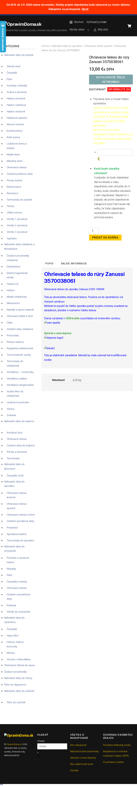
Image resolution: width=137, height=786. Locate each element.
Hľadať (40, 741)
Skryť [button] (85, 9)
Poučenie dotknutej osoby (117, 745)
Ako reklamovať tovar (81, 764)
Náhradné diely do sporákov (67, 45)
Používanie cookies (113, 762)
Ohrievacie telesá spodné (98, 45)
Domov (45, 45)
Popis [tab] (49, 263)
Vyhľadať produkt (96, 22)
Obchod (78, 22)
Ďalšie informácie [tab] (74, 263)
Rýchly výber (77, 29)
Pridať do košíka (105, 237)
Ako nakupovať (78, 745)
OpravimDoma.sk (14, 744)
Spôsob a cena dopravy (83, 757)
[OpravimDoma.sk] (23, 24)
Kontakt (74, 770)
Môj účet (102, 29)
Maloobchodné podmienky (84, 751)
